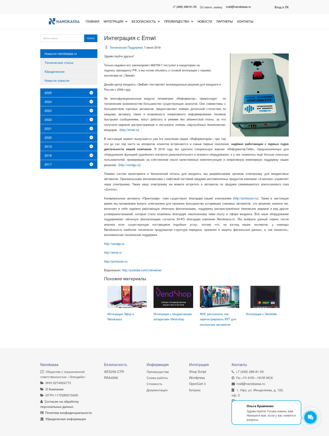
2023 (48, 110)
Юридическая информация (66, 418)
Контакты (245, 21)
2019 (48, 146)
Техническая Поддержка (126, 47)
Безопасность (144, 21)
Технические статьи (59, 62)
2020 (48, 137)
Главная (92, 21)
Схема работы (157, 377)
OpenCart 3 (197, 383)
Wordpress (197, 377)
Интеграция (114, 21)
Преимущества (177, 21)
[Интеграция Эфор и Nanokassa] (127, 297)
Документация (157, 389)
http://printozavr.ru (245, 198)
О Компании (54, 389)
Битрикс (195, 389)
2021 (48, 128)
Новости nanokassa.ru (61, 53)
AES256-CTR (114, 371)
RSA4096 (111, 377)
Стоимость (154, 383)
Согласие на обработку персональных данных (59, 404)
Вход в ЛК (282, 7)
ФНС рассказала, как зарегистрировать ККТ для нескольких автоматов (218, 319)
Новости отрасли (57, 80)
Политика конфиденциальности (68, 412)
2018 (48, 155)
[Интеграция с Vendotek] (265, 297)
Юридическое (55, 71)
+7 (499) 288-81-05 (184, 6)
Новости (205, 21)
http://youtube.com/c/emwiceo (141, 270)
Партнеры (224, 21)
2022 (48, 119)
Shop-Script (197, 371)
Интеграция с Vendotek (261, 314)
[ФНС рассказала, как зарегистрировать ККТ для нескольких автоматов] (219, 297)
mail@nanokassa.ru (238, 6)
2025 (48, 92)
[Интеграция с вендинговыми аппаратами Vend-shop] (173, 297)
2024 (48, 101)
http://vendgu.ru (129, 165)
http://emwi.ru (129, 130)
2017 (48, 164)
